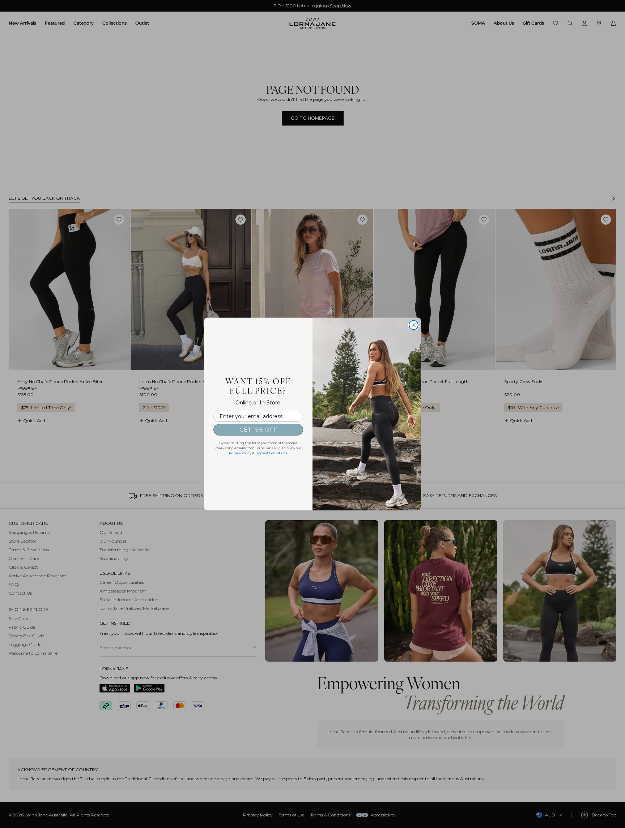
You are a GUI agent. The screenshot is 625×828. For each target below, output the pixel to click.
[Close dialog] (413, 325)
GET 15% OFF (258, 429)
